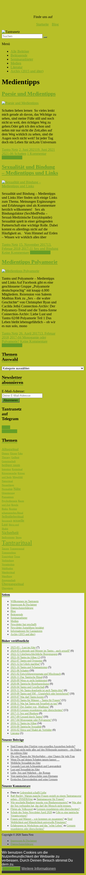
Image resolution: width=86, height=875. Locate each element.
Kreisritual (17, 469)
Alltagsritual (10, 449)
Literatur (16, 67)
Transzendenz (9, 552)
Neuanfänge (8, 485)
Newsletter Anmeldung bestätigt (27, 627)
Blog (55, 24)
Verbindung (8, 560)
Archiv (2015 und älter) (27, 71)
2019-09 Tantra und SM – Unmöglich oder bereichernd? (40, 693)
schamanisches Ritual (12, 513)
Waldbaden (7, 568)
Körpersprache (9, 473)
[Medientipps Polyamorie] (20, 271)
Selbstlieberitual (13, 516)
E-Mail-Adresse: (13, 391)
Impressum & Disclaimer (24, 604)
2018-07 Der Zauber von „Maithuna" (30, 706)
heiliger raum (11, 465)
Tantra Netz (10, 149)
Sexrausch (7, 521)
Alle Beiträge (20, 51)
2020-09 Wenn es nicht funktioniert (29, 680)
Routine (13, 509)
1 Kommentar (36, 153)
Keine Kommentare (15, 252)
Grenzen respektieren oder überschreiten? (58, 809)
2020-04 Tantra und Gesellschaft (28, 687)
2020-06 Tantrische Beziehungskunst (30, 683)
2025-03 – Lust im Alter (23, 647)
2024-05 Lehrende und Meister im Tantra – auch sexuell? (40, 650)
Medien (16, 63)
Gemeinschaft (9, 461)
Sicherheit (10, 532)
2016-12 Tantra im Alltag (24, 723)
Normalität (7, 489)
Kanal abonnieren (9, 429)
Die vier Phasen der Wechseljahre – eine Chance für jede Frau (43, 756)
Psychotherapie (9, 501)
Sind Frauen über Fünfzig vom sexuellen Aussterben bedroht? (43, 746)
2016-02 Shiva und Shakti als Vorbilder (31, 729)
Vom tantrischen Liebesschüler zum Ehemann (34, 776)
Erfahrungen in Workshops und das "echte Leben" (37, 825)
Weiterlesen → (12, 157)
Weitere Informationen (38, 868)
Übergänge (7, 588)
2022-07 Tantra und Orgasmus (27, 660)
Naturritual (7, 481)
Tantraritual (17, 542)
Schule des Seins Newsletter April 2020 (31, 812)
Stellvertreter (8, 537)
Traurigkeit (7, 556)
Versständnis (8, 564)
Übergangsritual (13, 584)
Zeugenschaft (8, 580)
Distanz (5, 453)
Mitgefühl (18, 477)
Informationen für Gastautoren (26, 631)
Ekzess (13, 453)
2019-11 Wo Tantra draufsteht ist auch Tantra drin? (37, 690)
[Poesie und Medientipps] (20, 103)
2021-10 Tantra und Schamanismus (29, 667)
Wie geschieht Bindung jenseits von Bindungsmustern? (39, 802)
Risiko (5, 509)
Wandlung (7, 576)
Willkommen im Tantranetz (25, 601)
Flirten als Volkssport (22, 809)
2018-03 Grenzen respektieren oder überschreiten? (37, 710)
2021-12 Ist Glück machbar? (25, 663)
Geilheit (15, 457)
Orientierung (8, 493)
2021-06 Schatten (14, 153)
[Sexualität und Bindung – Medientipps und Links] (30, 186)
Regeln (14, 505)
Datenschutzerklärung (22, 607)
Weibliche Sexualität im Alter (26, 762)
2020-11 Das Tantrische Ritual (26, 677)
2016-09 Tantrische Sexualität (26, 726)
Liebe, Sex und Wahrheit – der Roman (30, 772)
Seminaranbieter (22, 59)
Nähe (17, 488)
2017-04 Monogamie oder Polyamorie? (31, 720)
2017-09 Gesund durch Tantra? (27, 716)
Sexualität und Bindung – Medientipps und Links (30, 170)
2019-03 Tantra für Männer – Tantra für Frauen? (36, 700)
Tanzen (5, 548)
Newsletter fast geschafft (23, 624)
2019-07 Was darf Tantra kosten (27, 696)
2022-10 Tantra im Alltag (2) (25, 657)
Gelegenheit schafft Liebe (33, 792)
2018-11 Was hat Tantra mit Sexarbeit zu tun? (34, 703)
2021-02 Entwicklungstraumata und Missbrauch (36, 673)
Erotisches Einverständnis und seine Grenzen (34, 779)
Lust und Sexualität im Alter (25, 769)
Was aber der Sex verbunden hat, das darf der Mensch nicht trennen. (46, 804)
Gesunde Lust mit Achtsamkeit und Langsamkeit (36, 766)
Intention (6, 469)
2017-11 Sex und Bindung (39, 248)
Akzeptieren (11, 868)
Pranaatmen (8, 497)
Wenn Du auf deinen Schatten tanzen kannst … (35, 759)
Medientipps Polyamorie (30, 262)
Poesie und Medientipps (29, 94)
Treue (17, 556)
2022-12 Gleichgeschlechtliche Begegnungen (34, 654)
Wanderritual (8, 572)
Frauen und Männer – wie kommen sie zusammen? (37, 818)
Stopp (19, 537)
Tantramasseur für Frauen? (50, 799)
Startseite (42, 24)
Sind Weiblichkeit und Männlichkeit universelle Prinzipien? (41, 820)
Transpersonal (17, 548)
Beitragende (19, 55)
